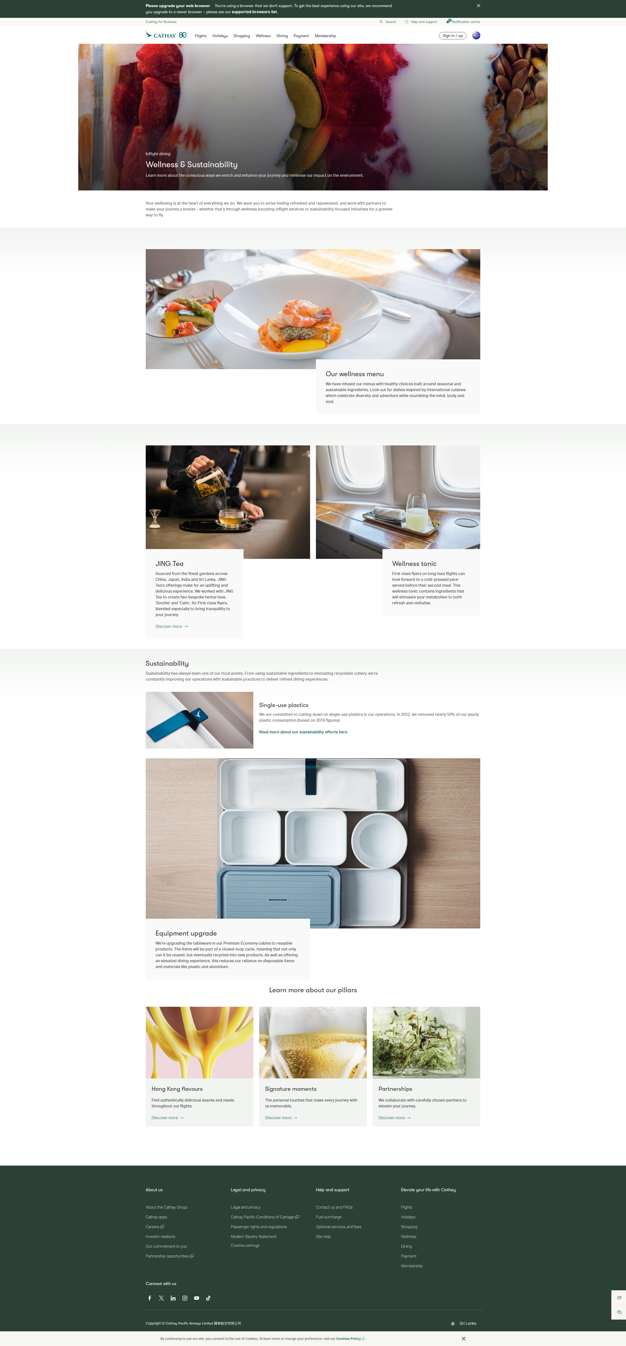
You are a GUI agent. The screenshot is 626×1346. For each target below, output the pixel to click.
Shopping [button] (242, 36)
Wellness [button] (263, 36)
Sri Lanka (468, 1323)
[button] (167, 1118)
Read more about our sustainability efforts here (303, 731)
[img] (478, 5)
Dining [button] (282, 36)
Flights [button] (201, 36)
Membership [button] (325, 36)
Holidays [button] (220, 36)
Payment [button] (301, 36)
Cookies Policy (348, 1338)
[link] (228, 502)
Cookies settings (245, 1245)
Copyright (153, 1323)
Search (391, 22)
